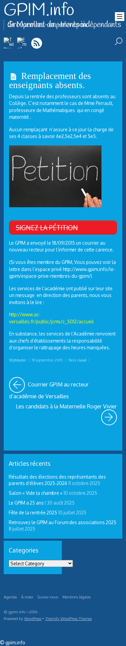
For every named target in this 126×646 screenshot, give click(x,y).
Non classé (77, 359)
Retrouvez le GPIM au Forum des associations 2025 (62, 522)
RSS (37, 43)
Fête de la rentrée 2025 (33, 512)
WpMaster (17, 359)
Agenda (10, 596)
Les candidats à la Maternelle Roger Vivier (66, 410)
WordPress (32, 618)
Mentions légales (76, 596)
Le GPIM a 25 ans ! (27, 503)
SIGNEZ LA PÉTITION (47, 227)
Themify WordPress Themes (68, 618)
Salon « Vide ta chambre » (35, 493)
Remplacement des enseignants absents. (50, 80)
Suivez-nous (48, 596)
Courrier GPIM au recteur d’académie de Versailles (63, 388)
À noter (27, 596)
